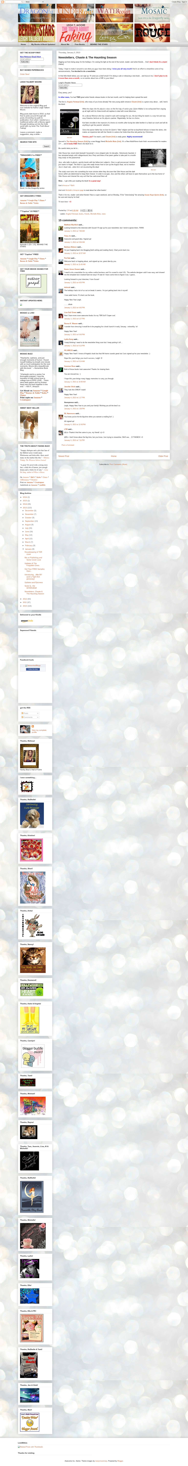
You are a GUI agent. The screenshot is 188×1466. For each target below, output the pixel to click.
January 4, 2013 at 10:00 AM (75, 382)
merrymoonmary (101, 1461)
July (27, 528)
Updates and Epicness (34, 582)
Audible (42, 485)
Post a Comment (68, 445)
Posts (25, 713)
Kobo (36, 203)
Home (23, 44)
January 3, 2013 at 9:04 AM (74, 242)
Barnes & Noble (26, 203)
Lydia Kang (68, 339)
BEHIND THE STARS (99, 44)
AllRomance (24, 479)
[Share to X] (86, 210)
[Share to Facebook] (89, 210)
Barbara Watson (70, 247)
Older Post (163, 456)
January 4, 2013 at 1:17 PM (74, 397)
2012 (25, 599)
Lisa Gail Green (70, 312)
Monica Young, (34, 458)
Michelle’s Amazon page (74, 190)
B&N (72, 185)
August (28, 525)
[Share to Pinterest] (91, 210)
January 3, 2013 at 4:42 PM (74, 308)
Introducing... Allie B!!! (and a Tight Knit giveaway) (33, 577)
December (29, 511)
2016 (25, 497)
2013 (25, 508)
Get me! (69, 137)
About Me (65, 44)
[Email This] (81, 210)
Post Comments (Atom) (118, 464)
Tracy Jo (67, 236)
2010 (25, 606)
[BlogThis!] (84, 210)
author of (34, 471)
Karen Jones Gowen (72, 269)
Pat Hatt (67, 258)
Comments (27, 717)
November (29, 514)
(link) (136, 102)
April (27, 539)
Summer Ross (69, 366)
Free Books (80, 44)
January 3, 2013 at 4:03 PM (74, 282)
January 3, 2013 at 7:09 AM (74, 231)
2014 (25, 504)
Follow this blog (33, 669)
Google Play (33, 200)
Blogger (120, 1461)
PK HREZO (68, 350)
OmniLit (34, 479)
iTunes (42, 200)
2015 (25, 501)
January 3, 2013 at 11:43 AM (74, 264)
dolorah (67, 287)
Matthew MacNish (71, 225)
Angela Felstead (72, 214)
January (28, 549)
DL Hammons (69, 413)
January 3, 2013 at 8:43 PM (74, 334)
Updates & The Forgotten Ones (32, 564)
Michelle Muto (95, 214)
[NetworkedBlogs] (33, 665)
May (27, 535)
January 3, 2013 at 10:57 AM (75, 253)
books (81, 214)
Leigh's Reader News (67, 83)
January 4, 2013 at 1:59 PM (74, 409)
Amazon (66, 185)
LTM (66, 429)
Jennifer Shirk (69, 387)
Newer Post (63, 456)
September (30, 521)
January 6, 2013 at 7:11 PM (74, 440)
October (28, 518)
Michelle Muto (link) (113, 141)
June (27, 532)
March (28, 542)
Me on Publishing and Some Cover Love (33, 559)
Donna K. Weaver (71, 323)
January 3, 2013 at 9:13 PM (74, 346)
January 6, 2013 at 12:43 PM (75, 424)
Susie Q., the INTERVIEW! (31, 587)
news (104, 214)
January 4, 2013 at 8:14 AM (74, 361)
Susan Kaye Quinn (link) (154, 195)
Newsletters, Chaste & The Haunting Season (34, 592)
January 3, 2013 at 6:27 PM (74, 319)
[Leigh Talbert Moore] (21, 305)
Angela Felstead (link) (75, 102)
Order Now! (24, 74)
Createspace (25, 400)
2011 (25, 602)
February (29, 545)
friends (86, 214)
